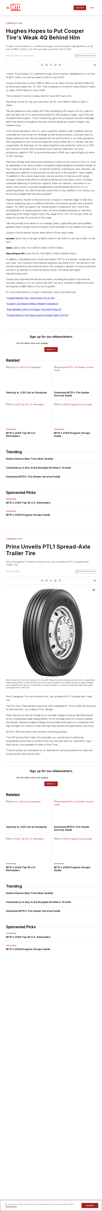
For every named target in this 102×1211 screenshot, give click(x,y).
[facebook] (42, 65)
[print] (95, 65)
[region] (51, 1205)
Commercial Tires (14, 23)
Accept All (90, 1205)
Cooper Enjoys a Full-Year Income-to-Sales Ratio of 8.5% (37, 315)
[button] (8, 8)
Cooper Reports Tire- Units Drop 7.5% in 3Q (30, 298)
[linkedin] (46, 65)
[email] (60, 65)
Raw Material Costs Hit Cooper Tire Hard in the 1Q (34, 309)
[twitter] (51, 65)
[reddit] (55, 65)
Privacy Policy (11, 1207)
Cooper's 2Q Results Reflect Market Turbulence (32, 303)
